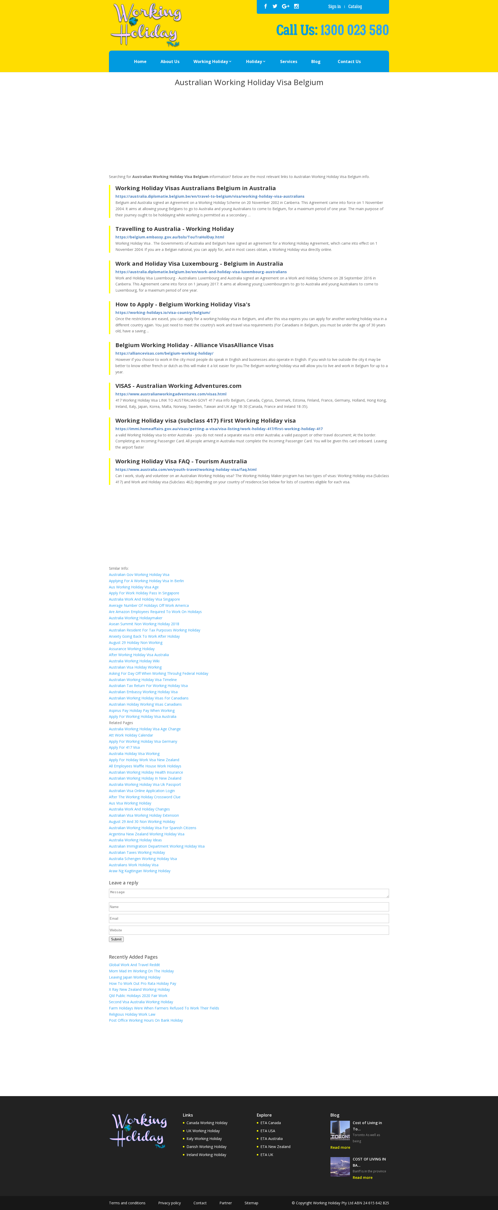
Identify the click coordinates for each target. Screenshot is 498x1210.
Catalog (355, 7)
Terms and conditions (127, 1202)
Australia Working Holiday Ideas (135, 839)
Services (288, 61)
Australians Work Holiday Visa (133, 864)
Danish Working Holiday (206, 1146)
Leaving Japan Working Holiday (135, 977)
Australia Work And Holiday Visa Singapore (144, 599)
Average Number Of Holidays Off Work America (149, 605)
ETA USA (267, 1130)
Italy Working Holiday (204, 1138)
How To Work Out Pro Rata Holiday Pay (142, 983)
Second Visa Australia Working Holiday (141, 1001)
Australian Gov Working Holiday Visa (139, 574)
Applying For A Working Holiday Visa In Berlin (146, 580)
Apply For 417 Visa (124, 747)
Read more (340, 1147)
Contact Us (349, 61)
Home (140, 61)
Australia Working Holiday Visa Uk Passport (145, 784)
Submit (116, 939)
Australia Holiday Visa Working (134, 753)
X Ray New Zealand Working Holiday (139, 989)
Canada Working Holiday (206, 1122)
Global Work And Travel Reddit (134, 964)
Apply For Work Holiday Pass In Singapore (144, 592)
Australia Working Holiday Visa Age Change (145, 728)
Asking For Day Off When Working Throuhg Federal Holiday (158, 673)
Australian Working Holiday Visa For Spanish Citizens (152, 827)
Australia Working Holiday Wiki (134, 660)
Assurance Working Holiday (132, 648)
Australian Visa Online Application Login (142, 790)
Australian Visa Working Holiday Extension (144, 815)
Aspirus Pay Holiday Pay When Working (142, 710)
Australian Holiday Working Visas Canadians (145, 704)
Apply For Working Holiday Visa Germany (143, 741)
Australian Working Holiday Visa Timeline (143, 679)
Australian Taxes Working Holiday (137, 852)
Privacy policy (169, 1202)
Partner (225, 1202)
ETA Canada (270, 1122)
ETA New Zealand (275, 1146)
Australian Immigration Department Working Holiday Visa (157, 846)
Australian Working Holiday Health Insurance (146, 772)
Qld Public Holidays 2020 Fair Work (138, 995)
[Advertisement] (249, 131)
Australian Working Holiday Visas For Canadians (149, 698)
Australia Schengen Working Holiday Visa (143, 858)
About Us (170, 61)
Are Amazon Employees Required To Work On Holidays (155, 611)
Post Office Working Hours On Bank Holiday (146, 1020)
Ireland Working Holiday (206, 1154)
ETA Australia (271, 1138)
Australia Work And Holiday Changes (139, 809)
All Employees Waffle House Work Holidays (145, 766)
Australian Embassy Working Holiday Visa (143, 691)
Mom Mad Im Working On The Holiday (141, 970)
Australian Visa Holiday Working (135, 667)
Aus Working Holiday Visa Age (134, 587)
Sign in (334, 7)
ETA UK (266, 1154)
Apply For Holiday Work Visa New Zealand (144, 759)
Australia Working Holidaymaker (135, 617)
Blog (316, 61)
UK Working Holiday (203, 1130)
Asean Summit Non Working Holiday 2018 (144, 623)
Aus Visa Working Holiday (130, 803)
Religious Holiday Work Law (132, 1014)
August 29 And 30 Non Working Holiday (142, 821)
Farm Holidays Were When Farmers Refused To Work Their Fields (164, 1008)
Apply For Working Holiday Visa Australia (142, 716)
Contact (200, 1202)
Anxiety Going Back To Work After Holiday (144, 636)
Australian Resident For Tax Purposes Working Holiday (154, 630)
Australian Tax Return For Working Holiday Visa (148, 685)
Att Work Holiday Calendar (131, 735)
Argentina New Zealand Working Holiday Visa (146, 833)
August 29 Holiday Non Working (135, 642)
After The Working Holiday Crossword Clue (145, 796)
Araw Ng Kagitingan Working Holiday (139, 870)
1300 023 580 (355, 30)
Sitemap (251, 1202)
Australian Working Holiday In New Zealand (145, 778)
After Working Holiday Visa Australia (139, 654)
